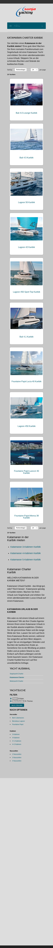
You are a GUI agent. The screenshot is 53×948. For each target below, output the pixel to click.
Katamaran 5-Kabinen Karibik (25, 559)
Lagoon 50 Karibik (26, 202)
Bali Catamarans (18, 718)
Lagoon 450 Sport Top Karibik (26, 292)
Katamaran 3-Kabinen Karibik (25, 547)
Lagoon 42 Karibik (26, 247)
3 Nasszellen (16, 757)
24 (33, 70)
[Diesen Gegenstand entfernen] (11, 698)
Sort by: (9, 70)
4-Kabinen (16, 738)
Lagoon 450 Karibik (27, 426)
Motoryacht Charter (16, 681)
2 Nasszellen (16, 754)
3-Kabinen (16, 734)
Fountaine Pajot (17, 724)
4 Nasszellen (16, 761)
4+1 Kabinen (16, 741)
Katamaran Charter (17, 677)
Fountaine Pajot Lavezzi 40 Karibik (26, 472)
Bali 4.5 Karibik (26, 158)
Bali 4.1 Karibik (26, 337)
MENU (16, 25)
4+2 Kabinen (16, 744)
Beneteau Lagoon (18, 721)
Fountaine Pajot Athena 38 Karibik (26, 517)
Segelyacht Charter (16, 674)
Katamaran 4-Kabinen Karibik (25, 553)
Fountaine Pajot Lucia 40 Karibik (26, 381)
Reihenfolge (20, 70)
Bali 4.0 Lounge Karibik (26, 113)
